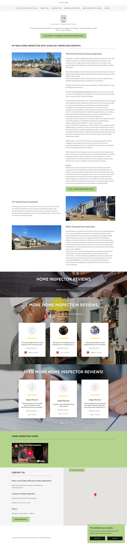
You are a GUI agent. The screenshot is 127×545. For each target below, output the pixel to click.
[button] (108, 8)
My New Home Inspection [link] (27, 8)
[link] (63, 18)
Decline (97, 538)
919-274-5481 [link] (63, 2)
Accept (115, 538)
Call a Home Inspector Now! (81, 189)
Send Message (21, 519)
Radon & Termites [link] (72, 8)
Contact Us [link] (56, 8)
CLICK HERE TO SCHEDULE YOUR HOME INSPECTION (63, 36)
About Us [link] (45, 8)
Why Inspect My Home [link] (92, 8)
